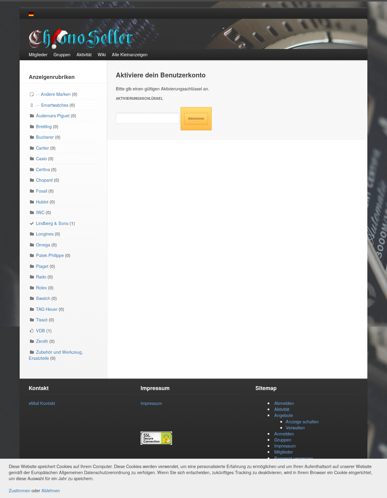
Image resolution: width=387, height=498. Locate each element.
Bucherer (45, 137)
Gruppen (282, 439)
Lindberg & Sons (52, 223)
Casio (41, 158)
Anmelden (284, 433)
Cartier (42, 148)
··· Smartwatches (52, 105)
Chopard (44, 180)
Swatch (43, 298)
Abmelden (284, 403)
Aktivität (281, 409)
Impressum (151, 403)
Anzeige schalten (302, 421)
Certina (43, 169)
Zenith (42, 341)
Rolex (41, 287)
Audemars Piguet (53, 115)
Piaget (42, 266)
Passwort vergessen (293, 458)
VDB (40, 330)
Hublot (42, 201)
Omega (43, 244)
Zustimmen (19, 490)
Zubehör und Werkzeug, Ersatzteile (56, 355)
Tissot (41, 319)
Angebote (283, 415)
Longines (45, 233)
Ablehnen (50, 490)
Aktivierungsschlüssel (139, 98)
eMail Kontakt (42, 403)
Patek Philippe (50, 255)
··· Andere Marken (53, 94)
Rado (41, 276)
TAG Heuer (46, 309)
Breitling (44, 126)
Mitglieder (283, 451)
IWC (40, 212)
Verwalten (295, 427)
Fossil (41, 190)
